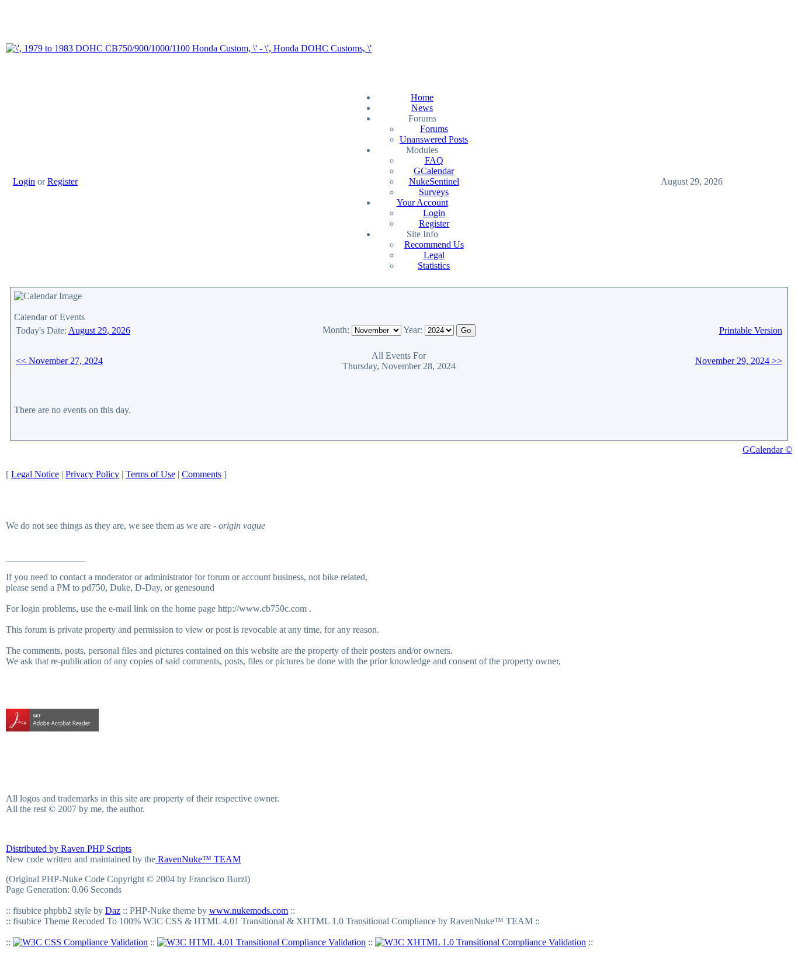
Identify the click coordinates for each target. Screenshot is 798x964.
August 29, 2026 (99, 330)
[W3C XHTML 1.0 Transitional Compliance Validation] (480, 942)
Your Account (422, 202)
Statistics (434, 266)
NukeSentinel (434, 181)
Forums (434, 129)
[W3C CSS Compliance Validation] (80, 942)
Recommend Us (434, 244)
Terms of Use (150, 474)
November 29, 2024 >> (738, 361)
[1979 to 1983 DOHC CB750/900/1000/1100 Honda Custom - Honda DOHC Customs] (189, 48)
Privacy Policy (92, 474)
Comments (201, 474)
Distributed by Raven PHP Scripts (68, 849)
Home (422, 97)
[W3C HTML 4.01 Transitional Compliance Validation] (261, 942)
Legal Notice (35, 474)
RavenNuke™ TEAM (198, 859)
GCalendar (434, 171)
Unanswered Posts (434, 139)
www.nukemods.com (248, 911)
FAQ (434, 160)
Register (62, 181)
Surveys (434, 192)
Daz (112, 911)
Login (24, 181)
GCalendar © (767, 450)
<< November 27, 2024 (59, 361)
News (422, 108)
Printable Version (750, 330)
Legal (434, 255)
